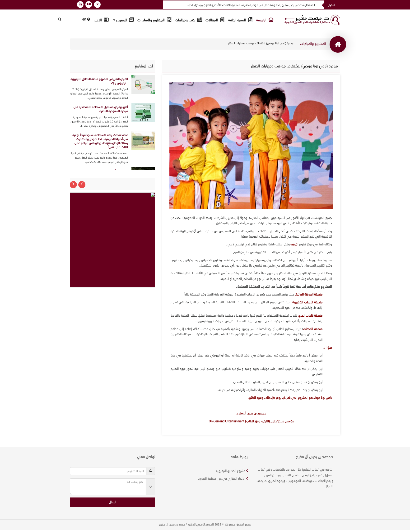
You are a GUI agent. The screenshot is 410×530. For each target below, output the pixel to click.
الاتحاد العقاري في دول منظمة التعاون (221, 478)
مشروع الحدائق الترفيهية (230, 471)
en (84, 19)
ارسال (112, 502)
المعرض (121, 20)
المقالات (212, 20)
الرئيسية (261, 20)
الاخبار (98, 20)
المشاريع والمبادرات (151, 20)
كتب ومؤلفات (185, 20)
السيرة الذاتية (237, 20)
